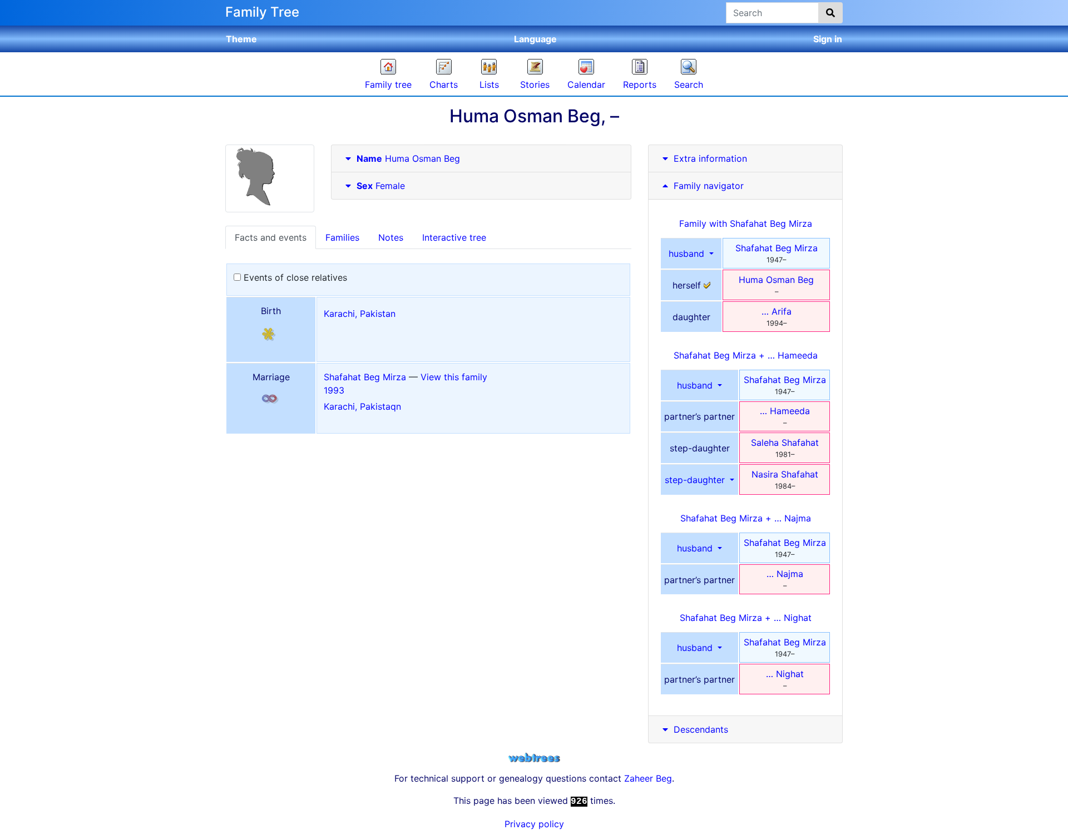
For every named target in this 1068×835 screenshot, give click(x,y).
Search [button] (688, 84)
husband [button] (688, 253)
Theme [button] (241, 38)
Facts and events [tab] (270, 237)
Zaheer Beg (648, 778)
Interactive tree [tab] (454, 237)
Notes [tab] (390, 237)
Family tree (388, 84)
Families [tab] (342, 237)
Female (381, 185)
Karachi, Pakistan (359, 313)
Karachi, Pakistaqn (362, 406)
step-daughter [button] (696, 479)
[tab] (481, 158)
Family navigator (707, 185)
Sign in (827, 38)
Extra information (710, 158)
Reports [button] (639, 84)
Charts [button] (443, 84)
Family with (745, 223)
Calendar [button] (586, 84)
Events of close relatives (294, 277)
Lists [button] (489, 84)
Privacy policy (534, 823)
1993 (334, 390)
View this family (454, 376)
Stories (535, 84)
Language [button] (535, 38)
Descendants (701, 729)
